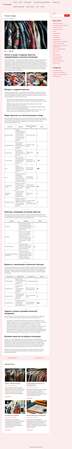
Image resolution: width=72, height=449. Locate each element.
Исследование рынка (57, 39)
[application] (31, 2)
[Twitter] (7, 51)
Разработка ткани (56, 33)
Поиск (54, 13)
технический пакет (57, 76)
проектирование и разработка (10, 385)
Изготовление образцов (58, 23)
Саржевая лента (56, 63)
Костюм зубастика (56, 55)
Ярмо (54, 52)
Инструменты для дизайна (12, 415)
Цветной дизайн (56, 37)
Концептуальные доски (57, 29)
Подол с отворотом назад (58, 61)
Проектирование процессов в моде (60, 25)
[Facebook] (5, 51)
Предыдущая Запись (12, 357)
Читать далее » (8, 396)
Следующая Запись (40, 357)
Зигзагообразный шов (57, 57)
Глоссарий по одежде (57, 70)
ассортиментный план (57, 27)
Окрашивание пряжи (57, 59)
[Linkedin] (12, 51)
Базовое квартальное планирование (36, 415)
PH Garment (7, 4)
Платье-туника (56, 50)
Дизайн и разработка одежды (12, 383)
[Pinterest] (10, 51)
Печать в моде (56, 35)
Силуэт (54, 31)
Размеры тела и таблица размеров (60, 74)
